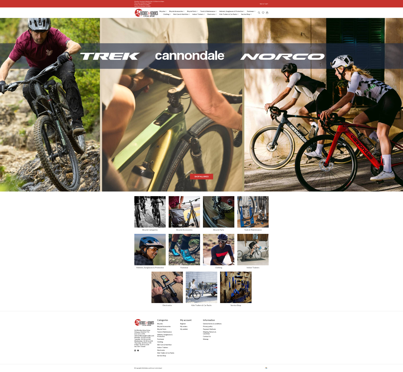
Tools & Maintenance (253, 230)
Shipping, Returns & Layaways (209, 333)
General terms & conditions (212, 324)
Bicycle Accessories (184, 230)
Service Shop (236, 305)
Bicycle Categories (150, 230)
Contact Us (207, 336)
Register (183, 324)
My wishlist (184, 329)
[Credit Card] (266, 368)
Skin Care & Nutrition (164, 345)
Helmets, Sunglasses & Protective (150, 267)
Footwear (184, 267)
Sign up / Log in (264, 4)
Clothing (218, 267)
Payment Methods (209, 329)
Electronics (167, 305)
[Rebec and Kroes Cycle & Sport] (146, 12)
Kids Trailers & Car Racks (201, 305)
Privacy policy (208, 326)
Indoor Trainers (253, 267)
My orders (183, 326)
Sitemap (205, 339)
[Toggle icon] (259, 13)
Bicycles (160, 324)
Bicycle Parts (218, 230)
